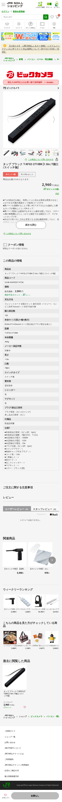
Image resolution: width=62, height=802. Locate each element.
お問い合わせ (10, 742)
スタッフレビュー (45, 509)
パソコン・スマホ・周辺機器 (40, 59)
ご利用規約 (9, 759)
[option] (31, 119)
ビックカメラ (12, 88)
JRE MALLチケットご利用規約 (17, 765)
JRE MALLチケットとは (14, 754)
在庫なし (35, 796)
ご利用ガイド (10, 731)
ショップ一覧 (10, 737)
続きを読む (31, 224)
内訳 (57, 194)
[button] (52, 560)
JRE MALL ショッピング (9, 59)
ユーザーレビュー (17, 509)
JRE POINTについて (13, 748)
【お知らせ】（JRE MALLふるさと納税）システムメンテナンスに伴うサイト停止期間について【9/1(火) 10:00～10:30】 (31, 49)
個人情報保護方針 (12, 776)
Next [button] (52, 119)
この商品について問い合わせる (40, 159)
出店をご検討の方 (12, 770)
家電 (21, 59)
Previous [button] (10, 119)
